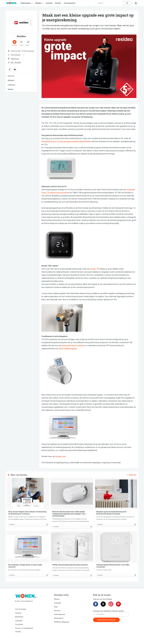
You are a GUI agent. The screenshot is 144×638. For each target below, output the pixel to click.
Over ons (11, 76)
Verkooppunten (69, 3)
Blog (55, 607)
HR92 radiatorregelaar (68, 348)
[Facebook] (95, 604)
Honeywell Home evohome (72, 345)
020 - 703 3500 (16, 62)
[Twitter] (103, 604)
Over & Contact (20, 609)
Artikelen (11, 80)
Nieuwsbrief (58, 618)
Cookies (18, 632)
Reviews (58, 3)
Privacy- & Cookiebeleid (24, 628)
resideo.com (15, 59)
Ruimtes (38, 3)
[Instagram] (110, 604)
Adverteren (19, 617)
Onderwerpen (25, 3)
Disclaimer (19, 624)
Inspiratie (49, 3)
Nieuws (10, 89)
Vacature (18, 613)
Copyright (18, 621)
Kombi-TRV (95, 269)
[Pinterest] (118, 604)
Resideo (12, 524)
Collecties (11, 85)
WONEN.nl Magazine (61, 622)
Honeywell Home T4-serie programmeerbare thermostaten (66, 141)
